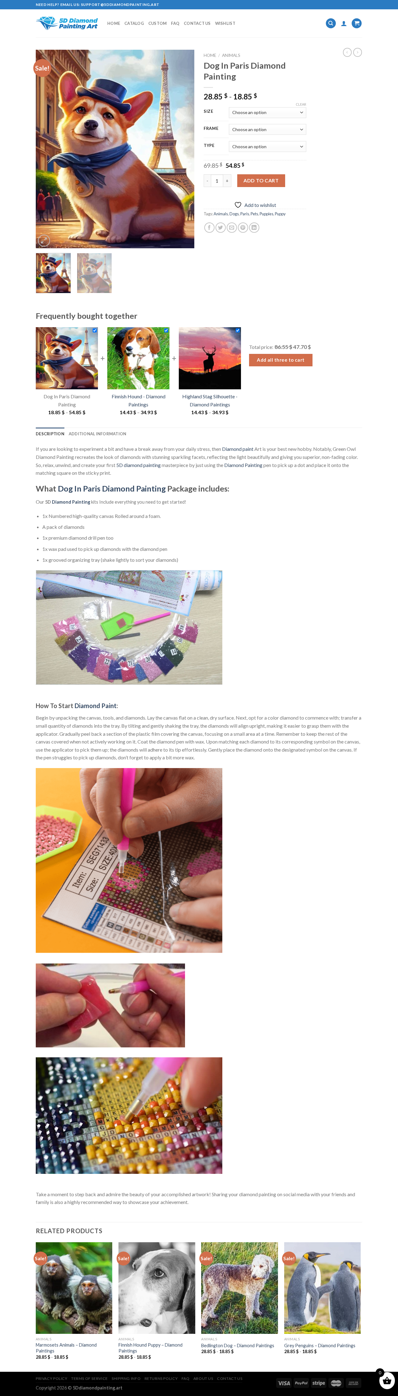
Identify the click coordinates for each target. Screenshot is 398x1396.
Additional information (98, 433)
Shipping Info (126, 1378)
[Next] (183, 149)
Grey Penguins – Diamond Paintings (319, 1345)
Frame (211, 128)
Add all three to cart (281, 360)
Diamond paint (237, 449)
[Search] (331, 23)
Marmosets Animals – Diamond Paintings (66, 1347)
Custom (157, 23)
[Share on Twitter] (220, 227)
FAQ (175, 23)
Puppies (266, 213)
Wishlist (225, 23)
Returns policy (161, 1378)
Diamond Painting (243, 465)
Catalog (134, 23)
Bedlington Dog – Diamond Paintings (237, 1345)
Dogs (234, 213)
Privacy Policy (51, 1378)
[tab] (50, 434)
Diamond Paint (96, 705)
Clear (301, 104)
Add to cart (261, 180)
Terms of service (89, 1378)
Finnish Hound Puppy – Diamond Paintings (150, 1347)
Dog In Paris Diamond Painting (112, 488)
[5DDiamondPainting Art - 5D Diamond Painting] (67, 23)
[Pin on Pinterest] (243, 227)
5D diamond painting (138, 465)
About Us (203, 1378)
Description (50, 433)
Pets (254, 213)
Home (113, 23)
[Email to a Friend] (232, 227)
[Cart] (357, 23)
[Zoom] (44, 241)
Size (208, 111)
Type (209, 146)
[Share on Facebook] (209, 227)
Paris (244, 213)
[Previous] (46, 149)
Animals (231, 55)
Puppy (280, 213)
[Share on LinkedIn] (254, 227)
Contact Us (197, 23)
